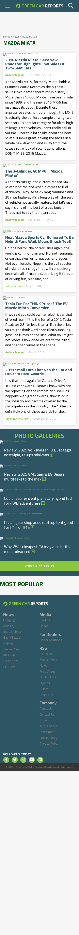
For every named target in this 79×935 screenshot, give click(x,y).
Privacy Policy (49, 743)
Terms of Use (49, 726)
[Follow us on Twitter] (15, 760)
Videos (44, 626)
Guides (44, 689)
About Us (46, 708)
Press (43, 720)
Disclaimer (46, 732)
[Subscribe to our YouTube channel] (32, 760)
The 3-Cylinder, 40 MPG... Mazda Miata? (34, 173)
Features (9, 667)
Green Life (46, 695)
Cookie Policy (48, 738)
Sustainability (12, 631)
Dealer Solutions (51, 640)
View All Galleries (39, 566)
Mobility (8, 626)
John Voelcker (14, 286)
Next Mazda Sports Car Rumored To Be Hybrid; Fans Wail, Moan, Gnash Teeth (39, 239)
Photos (45, 620)
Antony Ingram (15, 74)
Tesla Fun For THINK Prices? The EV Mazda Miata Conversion (36, 306)
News (16, 36)
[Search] (71, 6)
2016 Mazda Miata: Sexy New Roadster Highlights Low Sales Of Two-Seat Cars (35, 64)
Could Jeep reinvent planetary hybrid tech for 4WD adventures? (38, 500)
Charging (9, 620)
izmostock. (68, 767)
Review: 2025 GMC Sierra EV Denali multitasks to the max (34, 476)
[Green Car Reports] (39, 6)
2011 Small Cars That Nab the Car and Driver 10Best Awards (38, 372)
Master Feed (48, 659)
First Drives (48, 671)
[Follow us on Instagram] (23, 760)
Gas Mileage (11, 637)
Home (7, 36)
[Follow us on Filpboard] (40, 760)
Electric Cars (11, 649)
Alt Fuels (9, 655)
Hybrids (8, 643)
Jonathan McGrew (17, 418)
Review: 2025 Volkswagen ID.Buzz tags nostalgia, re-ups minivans (37, 452)
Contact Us (47, 714)
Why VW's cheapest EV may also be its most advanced (36, 549)
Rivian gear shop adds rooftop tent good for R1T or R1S (38, 525)
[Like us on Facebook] (6, 760)
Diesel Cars (10, 661)
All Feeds (46, 654)
